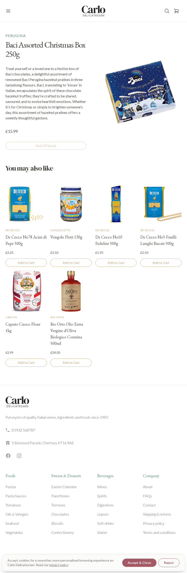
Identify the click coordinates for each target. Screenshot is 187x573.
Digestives (105, 505)
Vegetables (14, 532)
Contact (149, 505)
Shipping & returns (157, 514)
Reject (169, 563)
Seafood (12, 523)
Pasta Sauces (15, 496)
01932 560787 (23, 430)
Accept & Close (139, 563)
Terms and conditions (159, 532)
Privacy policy (153, 523)
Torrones (58, 505)
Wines (102, 487)
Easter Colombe (64, 487)
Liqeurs (103, 514)
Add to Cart (26, 263)
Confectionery (62, 532)
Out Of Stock (45, 145)
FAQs (147, 496)
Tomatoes (13, 505)
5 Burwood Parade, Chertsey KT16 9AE (43, 443)
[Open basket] (176, 11)
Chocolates (60, 514)
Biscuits (57, 523)
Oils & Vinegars (17, 514)
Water (102, 532)
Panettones (60, 496)
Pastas (10, 487)
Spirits (102, 496)
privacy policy (58, 565)
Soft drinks (105, 523)
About (148, 487)
